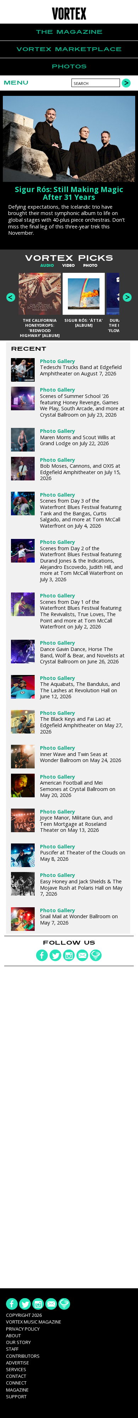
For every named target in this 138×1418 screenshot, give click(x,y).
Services (16, 1369)
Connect (16, 1383)
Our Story (18, 1342)
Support (16, 1396)
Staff (12, 1349)
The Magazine (69, 32)
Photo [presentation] (90, 266)
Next (127, 297)
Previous (10, 297)
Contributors (23, 1356)
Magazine (17, 1390)
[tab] (47, 266)
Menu (16, 83)
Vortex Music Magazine (33, 1322)
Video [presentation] (68, 266)
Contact (16, 1376)
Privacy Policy (23, 1329)
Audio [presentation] (47, 266)
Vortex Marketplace (69, 49)
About (13, 1335)
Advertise (17, 1362)
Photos (69, 66)
